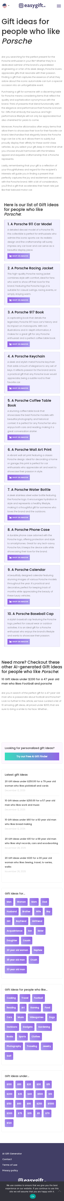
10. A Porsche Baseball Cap (31, 613)
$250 (39, 1103)
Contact (7, 1159)
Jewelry (47, 1046)
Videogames (36, 1017)
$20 (29, 1084)
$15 (48, 1084)
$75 (20, 1113)
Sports (22, 1036)
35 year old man (16, 959)
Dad (44, 901)
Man (9, 901)
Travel (24, 997)
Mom (34, 901)
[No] (60, 1191)
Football (38, 997)
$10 (50, 1094)
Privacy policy (10, 1170)
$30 (39, 1084)
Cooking (11, 997)
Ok (32, 1196)
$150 (9, 1103)
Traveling (32, 1046)
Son (30, 930)
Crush (33, 959)
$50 (19, 1084)
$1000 (51, 1103)
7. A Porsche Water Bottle (29, 489)
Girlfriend (37, 921)
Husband (12, 911)
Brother (26, 911)
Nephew (38, 950)
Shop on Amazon (20, 256)
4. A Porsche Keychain (26, 356)
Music (21, 1017)
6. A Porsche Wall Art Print (30, 449)
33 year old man (16, 969)
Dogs (52, 1017)
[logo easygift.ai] (32, 5)
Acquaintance (14, 930)
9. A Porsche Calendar (27, 569)
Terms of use (9, 1164)
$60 (19, 1103)
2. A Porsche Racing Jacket (30, 268)
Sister (41, 930)
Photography (14, 1046)
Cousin (26, 940)
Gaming (34, 1007)
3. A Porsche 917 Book (26, 312)
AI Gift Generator (12, 1153)
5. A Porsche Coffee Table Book (29, 403)
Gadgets (28, 1026)
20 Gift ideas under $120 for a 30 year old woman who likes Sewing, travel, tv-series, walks (28, 862)
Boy (48, 911)
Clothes (36, 1036)
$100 (9, 1084)
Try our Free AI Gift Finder (32, 756)
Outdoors (12, 1026)
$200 (9, 1094)
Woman (21, 901)
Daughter (12, 940)
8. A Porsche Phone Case (29, 529)
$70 (47, 1113)
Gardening (44, 1026)
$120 (9, 1123)
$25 (20, 1094)
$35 (29, 1113)
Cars (9, 1017)
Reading (11, 1007)
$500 (40, 1094)
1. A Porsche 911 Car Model (30, 224)
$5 (38, 1113)
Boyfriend (21, 921)
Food (47, 1007)
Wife (38, 911)
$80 (29, 1103)
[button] (6, 5)
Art (23, 1007)
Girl (8, 921)
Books (10, 1036)
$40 (29, 1094)
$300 (9, 1113)
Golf (9, 1055)
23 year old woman (17, 950)
